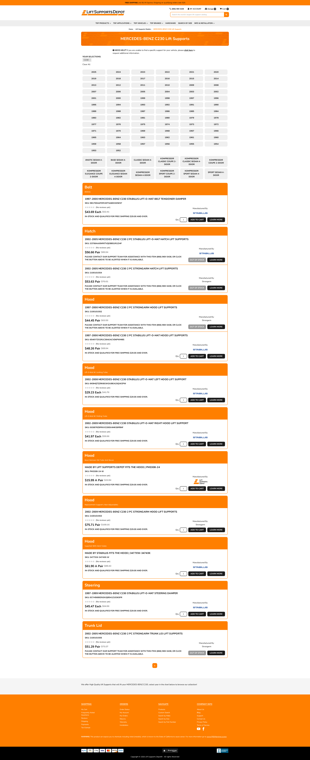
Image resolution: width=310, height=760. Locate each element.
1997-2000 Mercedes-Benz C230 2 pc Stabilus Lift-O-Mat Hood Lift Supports (136, 335)
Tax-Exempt (85, 727)
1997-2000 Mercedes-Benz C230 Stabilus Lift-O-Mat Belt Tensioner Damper (135, 199)
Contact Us (201, 719)
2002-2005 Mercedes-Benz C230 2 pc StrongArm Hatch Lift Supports (131, 268)
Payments (85, 724)
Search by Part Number (167, 722)
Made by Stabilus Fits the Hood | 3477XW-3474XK (118, 553)
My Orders (124, 716)
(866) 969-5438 (178, 9)
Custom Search (164, 712)
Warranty (123, 722)
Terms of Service (203, 725)
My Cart (84, 709)
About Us (200, 709)
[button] (210, 9)
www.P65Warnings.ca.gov (217, 737)
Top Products (102, 23)
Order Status (125, 709)
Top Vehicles (140, 23)
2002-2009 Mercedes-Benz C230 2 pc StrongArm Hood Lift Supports (131, 511)
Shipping (84, 721)
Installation (124, 725)
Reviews (84, 718)
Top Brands (155, 23)
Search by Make (164, 716)
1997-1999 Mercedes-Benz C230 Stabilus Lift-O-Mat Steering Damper (131, 593)
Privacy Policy (202, 722)
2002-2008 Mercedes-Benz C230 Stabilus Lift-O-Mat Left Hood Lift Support (135, 379)
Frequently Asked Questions (88, 713)
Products (161, 709)
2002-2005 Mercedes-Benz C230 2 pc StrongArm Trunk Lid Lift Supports (134, 633)
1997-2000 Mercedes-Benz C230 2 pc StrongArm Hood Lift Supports (131, 307)
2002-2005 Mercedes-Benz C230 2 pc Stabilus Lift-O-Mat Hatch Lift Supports (137, 239)
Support (200, 716)
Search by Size (185, 23)
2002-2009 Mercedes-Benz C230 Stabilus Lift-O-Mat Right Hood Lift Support (136, 423)
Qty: (177, 219)
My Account (195, 9)
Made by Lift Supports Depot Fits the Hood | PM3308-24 (122, 467)
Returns (123, 719)
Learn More (216, 219)
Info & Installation (203, 23)
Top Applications (121, 23)
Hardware (170, 23)
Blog (198, 712)
